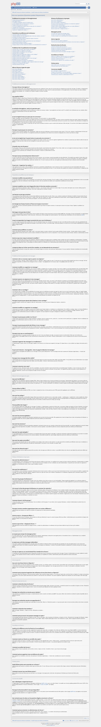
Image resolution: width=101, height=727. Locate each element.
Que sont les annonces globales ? (19, 74)
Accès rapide (12, 8)
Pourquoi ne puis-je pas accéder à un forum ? (21, 56)
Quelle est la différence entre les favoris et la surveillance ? (63, 56)
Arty (46, 724)
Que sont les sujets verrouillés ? (18, 77)
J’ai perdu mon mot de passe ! (18, 27)
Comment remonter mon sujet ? (18, 64)
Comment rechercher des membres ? (58, 50)
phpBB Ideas (72, 691)
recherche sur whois (16, 700)
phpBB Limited (44, 683)
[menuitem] (87, 8)
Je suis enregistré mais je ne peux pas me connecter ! (23, 23)
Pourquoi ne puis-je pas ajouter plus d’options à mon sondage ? (25, 54)
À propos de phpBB (44, 684)
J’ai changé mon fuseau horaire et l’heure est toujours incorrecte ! (25, 38)
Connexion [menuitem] (89, 8)
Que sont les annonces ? (17, 75)
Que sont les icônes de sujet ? (18, 79)
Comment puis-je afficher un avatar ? (19, 42)
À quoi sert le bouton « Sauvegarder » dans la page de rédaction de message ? (28, 61)
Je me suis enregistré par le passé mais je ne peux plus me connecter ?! (26, 26)
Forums (35, 7)
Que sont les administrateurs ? (57, 20)
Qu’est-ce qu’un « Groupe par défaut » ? (59, 27)
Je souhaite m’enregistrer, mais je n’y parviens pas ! (22, 22)
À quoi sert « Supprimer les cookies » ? (20, 29)
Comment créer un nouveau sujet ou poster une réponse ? (23, 49)
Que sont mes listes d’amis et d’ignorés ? (59, 40)
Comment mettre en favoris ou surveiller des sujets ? (61, 57)
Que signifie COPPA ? (16, 21)
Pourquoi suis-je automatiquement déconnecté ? (22, 28)
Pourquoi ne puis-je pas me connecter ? (20, 25)
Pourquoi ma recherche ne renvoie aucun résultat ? (61, 47)
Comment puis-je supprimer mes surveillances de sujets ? (62, 60)
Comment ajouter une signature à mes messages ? (22, 51)
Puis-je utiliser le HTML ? (17, 70)
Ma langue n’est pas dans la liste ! (19, 39)
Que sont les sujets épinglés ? (18, 76)
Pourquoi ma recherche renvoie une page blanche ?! (61, 49)
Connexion (20, 9)
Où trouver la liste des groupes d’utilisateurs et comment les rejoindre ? (65, 23)
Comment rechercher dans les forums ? (59, 46)
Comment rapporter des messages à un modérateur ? (23, 60)
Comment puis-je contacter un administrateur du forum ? (62, 74)
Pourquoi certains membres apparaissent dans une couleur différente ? (65, 26)
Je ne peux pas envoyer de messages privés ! (60, 33)
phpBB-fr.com (52, 725)
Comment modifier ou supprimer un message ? (21, 50)
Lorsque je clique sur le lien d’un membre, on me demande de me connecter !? (29, 44)
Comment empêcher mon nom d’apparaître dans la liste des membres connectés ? (28, 35)
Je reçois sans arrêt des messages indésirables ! (61, 34)
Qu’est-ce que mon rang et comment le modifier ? (22, 43)
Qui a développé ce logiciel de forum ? (59, 70)
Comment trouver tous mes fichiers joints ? (59, 66)
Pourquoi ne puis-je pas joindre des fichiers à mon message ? (24, 58)
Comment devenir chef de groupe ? (58, 25)
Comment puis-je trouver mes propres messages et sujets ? (63, 51)
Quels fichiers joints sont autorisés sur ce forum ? (61, 64)
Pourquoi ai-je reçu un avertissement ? (20, 59)
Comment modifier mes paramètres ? (19, 34)
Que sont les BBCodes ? (17, 69)
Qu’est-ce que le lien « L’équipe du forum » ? (60, 28)
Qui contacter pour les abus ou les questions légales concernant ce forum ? (66, 73)
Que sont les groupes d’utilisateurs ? (58, 22)
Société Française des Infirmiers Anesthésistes (22, 7)
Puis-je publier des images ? (18, 72)
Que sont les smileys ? (17, 71)
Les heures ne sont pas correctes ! (19, 37)
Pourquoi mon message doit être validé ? (20, 63)
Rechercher (14, 9)
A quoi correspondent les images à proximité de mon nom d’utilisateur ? (26, 40)
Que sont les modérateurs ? (56, 21)
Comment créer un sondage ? (18, 53)
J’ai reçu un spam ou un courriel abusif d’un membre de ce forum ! (64, 35)
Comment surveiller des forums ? (57, 58)
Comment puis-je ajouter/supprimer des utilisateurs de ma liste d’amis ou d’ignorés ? (68, 41)
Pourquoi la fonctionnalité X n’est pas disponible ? (61, 72)
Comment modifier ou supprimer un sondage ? (21, 55)
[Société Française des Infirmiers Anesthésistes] (16, 4)
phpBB (82, 214)
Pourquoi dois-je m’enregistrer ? (18, 20)
